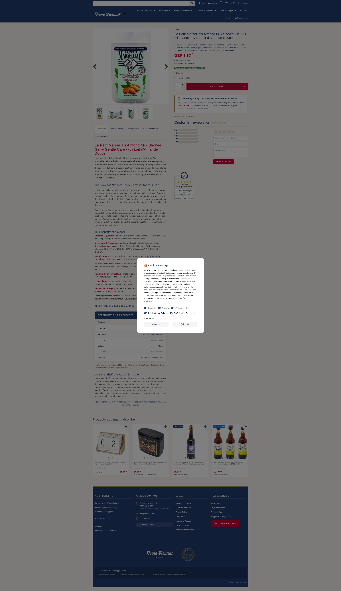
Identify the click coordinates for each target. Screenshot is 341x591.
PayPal (177, 313)
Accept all (156, 324)
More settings (149, 318)
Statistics (165, 308)
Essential (152, 308)
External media (181, 308)
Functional (190, 313)
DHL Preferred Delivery (158, 313)
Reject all (185, 324)
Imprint (181, 295)
